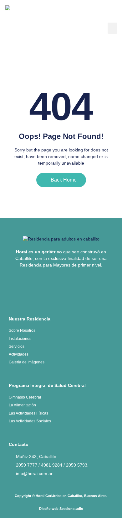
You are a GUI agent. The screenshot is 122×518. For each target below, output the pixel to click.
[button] (112, 28)
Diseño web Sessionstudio (61, 508)
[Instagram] (71, 289)
